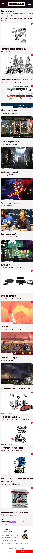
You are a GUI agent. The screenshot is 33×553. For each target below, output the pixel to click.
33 (28, 522)
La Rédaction (3, 45)
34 (31, 522)
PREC (12, 521)
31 (23, 522)
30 (20, 522)
